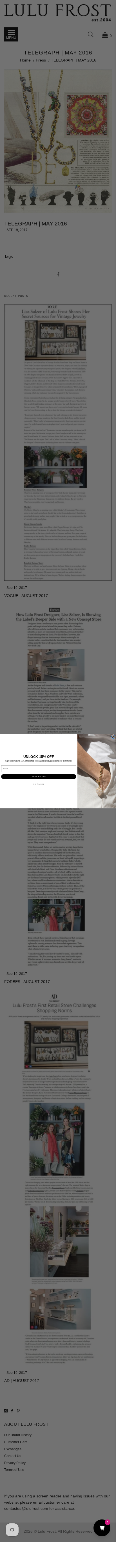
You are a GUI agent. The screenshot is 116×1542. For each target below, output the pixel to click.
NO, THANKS (38, 784)
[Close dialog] (113, 736)
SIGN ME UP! (39, 776)
